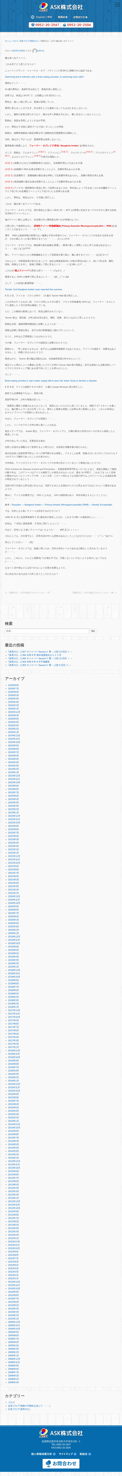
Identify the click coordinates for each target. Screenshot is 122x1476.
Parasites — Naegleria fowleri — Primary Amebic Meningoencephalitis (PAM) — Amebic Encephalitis (62, 504)
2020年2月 (13, 930)
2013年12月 (14, 1161)
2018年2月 (13, 1003)
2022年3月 (13, 846)
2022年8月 (13, 829)
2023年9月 (13, 785)
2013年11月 (14, 1164)
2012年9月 (13, 1211)
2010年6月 (13, 1302)
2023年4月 (13, 802)
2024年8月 (13, 749)
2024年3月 (13, 765)
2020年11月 (14, 899)
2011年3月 (13, 1271)
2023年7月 (13, 792)
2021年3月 (13, 886)
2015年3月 (13, 1114)
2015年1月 (13, 1121)
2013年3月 (13, 1191)
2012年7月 (13, 1218)
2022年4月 (13, 842)
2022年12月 (14, 816)
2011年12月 (14, 1241)
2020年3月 (13, 926)
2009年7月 (13, 1338)
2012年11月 (14, 1204)
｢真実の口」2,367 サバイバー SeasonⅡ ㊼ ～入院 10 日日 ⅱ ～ (40, 651)
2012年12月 (14, 1201)
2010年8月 (13, 1295)
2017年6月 (13, 1030)
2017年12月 (14, 1010)
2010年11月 (14, 1285)
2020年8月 (13, 909)
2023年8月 (13, 789)
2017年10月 (14, 1017)
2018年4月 (13, 997)
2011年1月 (13, 1278)
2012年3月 (13, 1231)
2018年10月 (14, 976)
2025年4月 (13, 722)
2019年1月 (13, 966)
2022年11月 (14, 819)
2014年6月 (13, 1141)
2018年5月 (13, 993)
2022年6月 (13, 836)
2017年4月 (13, 1037)
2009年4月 (13, 1345)
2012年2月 (13, 1235)
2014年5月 (13, 1144)
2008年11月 (14, 1362)
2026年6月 (13, 692)
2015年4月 (13, 1111)
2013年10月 (14, 1168)
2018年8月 (13, 983)
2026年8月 (13, 685)
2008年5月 (13, 1379)
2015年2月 (13, 1117)
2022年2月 (13, 849)
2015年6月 (13, 1104)
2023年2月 (13, 809)
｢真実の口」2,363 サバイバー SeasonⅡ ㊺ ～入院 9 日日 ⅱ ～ (39, 665)
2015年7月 (13, 1100)
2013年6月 (13, 1181)
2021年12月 (14, 856)
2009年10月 (14, 1328)
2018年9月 (13, 980)
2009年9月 (13, 1332)
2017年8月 (13, 1023)
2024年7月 (13, 752)
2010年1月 (13, 1318)
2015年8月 (13, 1097)
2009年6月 (13, 1342)
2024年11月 (14, 739)
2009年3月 (13, 1349)
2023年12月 (14, 775)
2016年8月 (13, 1064)
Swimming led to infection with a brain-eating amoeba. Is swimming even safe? (44, 76)
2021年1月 (13, 893)
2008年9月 (13, 1365)
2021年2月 (13, 889)
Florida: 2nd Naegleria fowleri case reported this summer (33, 289)
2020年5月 (13, 920)
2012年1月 (13, 1238)
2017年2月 (13, 1044)
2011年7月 (13, 1258)
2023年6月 (13, 795)
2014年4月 (13, 1147)
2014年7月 (13, 1137)
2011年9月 (13, 1251)
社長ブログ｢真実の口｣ (29, 41)
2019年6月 (13, 950)
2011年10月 (14, 1248)
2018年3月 (13, 1000)
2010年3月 (13, 1312)
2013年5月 (13, 1184)
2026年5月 (13, 695)
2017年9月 (13, 1020)
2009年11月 (14, 1325)
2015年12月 (14, 1084)
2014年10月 (14, 1127)
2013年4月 (13, 1188)
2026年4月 (13, 698)
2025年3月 (13, 725)
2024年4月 (13, 762)
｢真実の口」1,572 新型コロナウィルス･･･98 (92, 592)
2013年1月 (13, 1198)
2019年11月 (14, 940)
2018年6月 (13, 990)
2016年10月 (14, 1057)
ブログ (15, 41)
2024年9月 (13, 745)
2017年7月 (13, 1027)
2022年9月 (13, 826)
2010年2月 (13, 1315)
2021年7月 (13, 873)
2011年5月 (13, 1265)
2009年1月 (13, 1355)
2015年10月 (14, 1090)
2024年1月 (13, 772)
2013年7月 (13, 1178)
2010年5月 (13, 1305)
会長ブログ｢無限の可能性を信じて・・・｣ (29, 1405)
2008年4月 (13, 1382)
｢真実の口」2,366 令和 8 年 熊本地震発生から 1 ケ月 (34, 655)
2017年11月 (14, 1013)
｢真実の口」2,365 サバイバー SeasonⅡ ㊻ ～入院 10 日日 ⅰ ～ (40, 658)
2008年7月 (13, 1372)
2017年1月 (13, 1047)
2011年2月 (13, 1275)
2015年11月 (14, 1087)
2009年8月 (13, 1335)
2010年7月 (13, 1298)
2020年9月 (13, 906)
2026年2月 (13, 705)
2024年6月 (13, 755)
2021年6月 (13, 876)
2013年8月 (13, 1174)
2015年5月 (13, 1107)
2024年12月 (14, 735)
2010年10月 (14, 1288)
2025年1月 (13, 732)
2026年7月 (13, 688)
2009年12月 (14, 1322)
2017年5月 (13, 1033)
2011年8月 (13, 1255)
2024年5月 (13, 759)
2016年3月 (13, 1074)
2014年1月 (13, 1157)
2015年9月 (13, 1094)
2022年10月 (14, 822)
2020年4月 (13, 923)
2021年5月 (13, 879)
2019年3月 (13, 960)
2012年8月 (13, 1214)
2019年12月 (14, 936)
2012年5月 (13, 1225)
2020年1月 (13, 933)
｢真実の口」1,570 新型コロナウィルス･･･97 (29, 592)
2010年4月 (13, 1308)
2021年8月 (13, 869)
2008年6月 (13, 1375)
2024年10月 (14, 742)
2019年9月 (13, 946)
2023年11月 (14, 779)
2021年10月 (14, 863)
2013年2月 (13, 1194)
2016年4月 (13, 1070)
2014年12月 (14, 1124)
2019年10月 (14, 943)
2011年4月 (13, 1268)
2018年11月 (14, 973)
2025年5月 (13, 718)
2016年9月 (13, 1060)
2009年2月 (13, 1352)
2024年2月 (13, 769)
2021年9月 (13, 866)
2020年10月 (14, 903)
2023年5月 (13, 799)
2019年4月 (13, 956)
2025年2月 (13, 728)
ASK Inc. (41, 51)
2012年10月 (14, 1208)
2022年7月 (13, 832)
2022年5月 (13, 839)
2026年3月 (13, 702)
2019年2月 (13, 963)
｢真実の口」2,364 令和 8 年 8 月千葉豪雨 (29, 661)
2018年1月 (13, 1007)
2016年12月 (14, 1050)
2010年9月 (13, 1292)
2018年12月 (14, 970)
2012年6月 (13, 1221)
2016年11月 (14, 1054)
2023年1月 (13, 812)
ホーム (8, 41)
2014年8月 (13, 1134)
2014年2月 (13, 1154)
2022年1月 (13, 852)
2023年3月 (13, 806)
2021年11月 (14, 859)
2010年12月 (14, 1281)
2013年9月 (13, 1171)
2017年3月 (13, 1040)
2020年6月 (13, 916)
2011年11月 (14, 1245)
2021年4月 (13, 883)
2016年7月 (13, 1067)
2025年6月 (13, 715)
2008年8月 (13, 1369)
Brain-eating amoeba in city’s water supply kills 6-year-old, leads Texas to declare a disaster (51, 380)
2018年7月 (13, 987)
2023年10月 (14, 782)
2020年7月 (13, 913)
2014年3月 (13, 1151)
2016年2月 (13, 1077)
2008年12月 (14, 1359)
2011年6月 (13, 1261)
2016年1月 (13, 1080)
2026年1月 (13, 708)
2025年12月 (14, 712)
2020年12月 (14, 896)
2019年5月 (13, 953)
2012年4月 (13, 1228)
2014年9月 (13, 1131)
